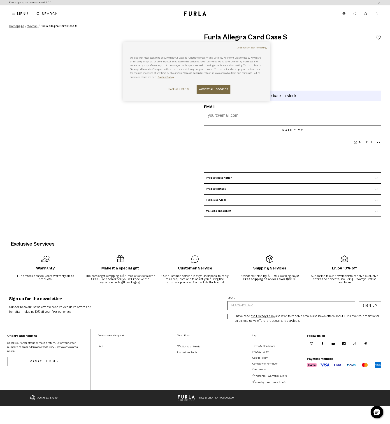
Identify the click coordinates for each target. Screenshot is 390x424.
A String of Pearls (190, 346)
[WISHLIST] (354, 13)
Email (210, 107)
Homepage (16, 26)
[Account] (365, 13)
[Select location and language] (343, 13)
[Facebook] (322, 343)
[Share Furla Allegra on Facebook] (291, 151)
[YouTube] (333, 343)
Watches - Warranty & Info (271, 375)
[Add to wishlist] (378, 37)
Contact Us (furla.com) (208, 282)
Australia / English (47, 397)
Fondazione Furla (187, 352)
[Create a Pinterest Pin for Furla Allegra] (288, 151)
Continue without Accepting (252, 47)
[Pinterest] (365, 343)
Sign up (369, 306)
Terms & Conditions (263, 346)
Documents (259, 369)
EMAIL (231, 298)
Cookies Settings (178, 89)
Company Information (265, 363)
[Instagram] (311, 343)
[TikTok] (354, 343)
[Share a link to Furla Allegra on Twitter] (293, 151)
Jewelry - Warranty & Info (270, 382)
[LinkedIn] (343, 343)
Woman (32, 26)
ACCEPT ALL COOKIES (213, 89)
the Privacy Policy (263, 316)
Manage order (44, 361)
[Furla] (195, 13)
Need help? (370, 142)
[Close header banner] (379, 3)
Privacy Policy (260, 352)
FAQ (100, 346)
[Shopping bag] (376, 13)
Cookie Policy (260, 357)
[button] (296, 151)
